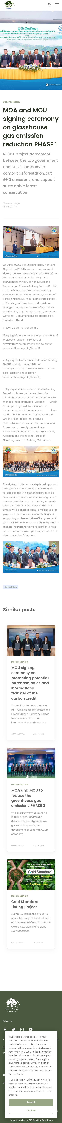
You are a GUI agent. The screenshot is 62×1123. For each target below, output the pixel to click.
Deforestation (11, 587)
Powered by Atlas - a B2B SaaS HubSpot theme (31, 1120)
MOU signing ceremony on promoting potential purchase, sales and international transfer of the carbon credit (30, 683)
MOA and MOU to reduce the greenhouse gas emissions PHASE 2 (28, 798)
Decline (31, 1110)
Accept (31, 1102)
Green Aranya (11, 203)
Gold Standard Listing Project (25, 904)
